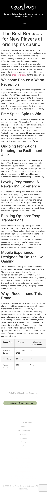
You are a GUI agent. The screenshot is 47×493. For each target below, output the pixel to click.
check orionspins (19, 75)
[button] (24, 23)
